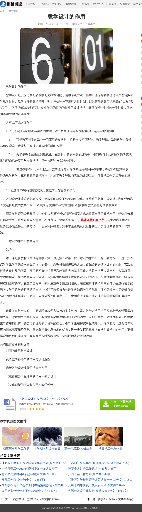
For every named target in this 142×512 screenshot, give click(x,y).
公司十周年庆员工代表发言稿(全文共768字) (96, 485)
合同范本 (111, 4)
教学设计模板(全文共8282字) (115, 499)
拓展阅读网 (64, 508)
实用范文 (125, 4)
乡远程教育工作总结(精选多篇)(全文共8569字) (98, 490)
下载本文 (90, 24)
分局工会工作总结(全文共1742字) (89, 474)
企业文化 (98, 4)
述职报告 (57, 4)
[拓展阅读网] (11, 4)
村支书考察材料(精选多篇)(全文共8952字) (28, 474)
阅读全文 (77, 24)
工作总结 (44, 4)
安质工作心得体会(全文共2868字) (23, 479)
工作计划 (30, 4)
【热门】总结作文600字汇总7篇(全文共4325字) (98, 463)
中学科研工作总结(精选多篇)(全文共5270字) (29, 468)
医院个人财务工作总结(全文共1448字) (92, 468)
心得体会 (84, 4)
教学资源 (71, 4)
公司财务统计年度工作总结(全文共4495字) (29, 490)
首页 (2, 11)
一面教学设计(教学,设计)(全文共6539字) (35, 499)
